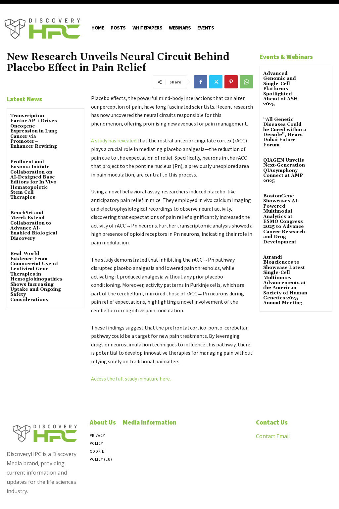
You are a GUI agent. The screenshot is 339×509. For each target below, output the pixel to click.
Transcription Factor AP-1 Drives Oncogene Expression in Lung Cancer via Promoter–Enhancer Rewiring (33, 131)
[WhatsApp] (246, 81)
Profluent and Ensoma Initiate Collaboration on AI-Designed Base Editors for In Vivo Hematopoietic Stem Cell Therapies (33, 180)
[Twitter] (215, 81)
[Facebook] (200, 81)
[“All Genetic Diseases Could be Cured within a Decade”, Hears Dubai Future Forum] (320, 124)
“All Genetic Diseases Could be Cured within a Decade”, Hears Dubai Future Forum (284, 132)
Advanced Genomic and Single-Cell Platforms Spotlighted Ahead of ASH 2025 (280, 89)
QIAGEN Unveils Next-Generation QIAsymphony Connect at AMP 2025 (284, 170)
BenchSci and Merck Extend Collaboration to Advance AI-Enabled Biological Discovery (33, 225)
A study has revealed (113, 140)
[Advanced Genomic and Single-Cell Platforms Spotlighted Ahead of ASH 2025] (320, 78)
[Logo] (42, 28)
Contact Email (273, 436)
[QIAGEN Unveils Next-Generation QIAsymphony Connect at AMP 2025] (320, 165)
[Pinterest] (231, 81)
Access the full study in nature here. (131, 378)
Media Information (149, 422)
